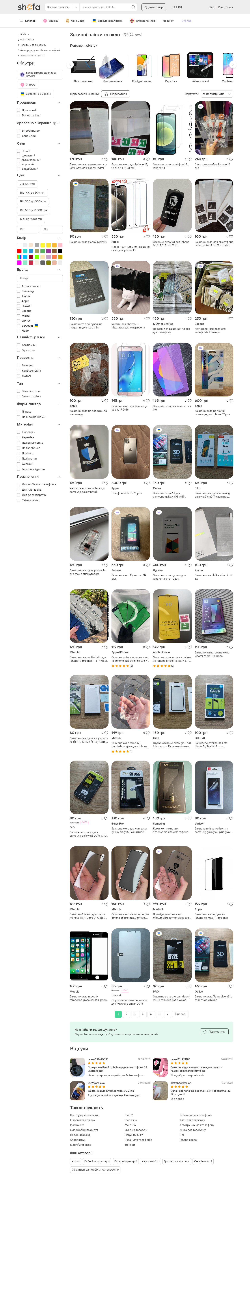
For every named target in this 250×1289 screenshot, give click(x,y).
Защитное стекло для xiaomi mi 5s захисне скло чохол (171, 998)
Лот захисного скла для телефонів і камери (210, 330)
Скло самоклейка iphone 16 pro (212, 166)
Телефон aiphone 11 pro (126, 493)
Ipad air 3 (131, 1120)
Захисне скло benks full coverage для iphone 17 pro (212, 412)
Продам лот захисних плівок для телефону (171, 330)
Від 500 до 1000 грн (33, 210)
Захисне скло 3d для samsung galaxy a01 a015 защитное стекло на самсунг (172, 495)
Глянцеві (27, 365)
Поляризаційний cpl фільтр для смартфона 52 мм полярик (117, 1069)
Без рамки (29, 345)
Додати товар (154, 7)
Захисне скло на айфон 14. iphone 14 (170, 166)
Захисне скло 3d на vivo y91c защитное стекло (213, 998)
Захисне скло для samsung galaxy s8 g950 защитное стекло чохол (129, 830)
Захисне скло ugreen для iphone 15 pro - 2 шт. (169, 577)
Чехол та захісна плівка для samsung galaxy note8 (87, 490)
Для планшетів (32, 490)
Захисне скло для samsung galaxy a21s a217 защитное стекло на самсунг (212, 495)
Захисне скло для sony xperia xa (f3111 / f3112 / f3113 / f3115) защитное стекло (89, 740)
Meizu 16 (130, 1125)
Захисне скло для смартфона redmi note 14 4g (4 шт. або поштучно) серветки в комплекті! (214, 243)
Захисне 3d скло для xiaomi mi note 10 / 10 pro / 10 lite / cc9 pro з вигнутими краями (88, 916)
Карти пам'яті (150, 1161)
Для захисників (146, 21)
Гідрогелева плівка (82, 1120)
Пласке (26, 411)
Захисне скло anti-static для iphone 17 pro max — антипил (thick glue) (88, 659)
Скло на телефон (136, 1130)
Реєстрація (225, 7)
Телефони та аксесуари (33, 45)
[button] (70, 64)
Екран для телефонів (138, 1140)
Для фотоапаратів (34, 495)
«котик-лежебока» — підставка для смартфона (128, 325)
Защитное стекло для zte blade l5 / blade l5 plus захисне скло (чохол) (211, 744)
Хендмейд (78, 21)
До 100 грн (27, 184)
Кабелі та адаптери (97, 1161)
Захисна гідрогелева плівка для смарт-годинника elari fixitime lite (196, 1069)
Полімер (27, 453)
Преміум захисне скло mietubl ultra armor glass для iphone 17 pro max (171, 916)
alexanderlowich (181, 1083)
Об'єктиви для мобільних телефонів (95, 1169)
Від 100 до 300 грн (32, 192)
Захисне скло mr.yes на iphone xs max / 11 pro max (211, 916)
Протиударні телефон (84, 1115)
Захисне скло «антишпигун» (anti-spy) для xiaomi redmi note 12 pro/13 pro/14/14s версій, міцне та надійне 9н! (88, 166)
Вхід (211, 7)
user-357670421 (98, 1059)
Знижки (54, 21)
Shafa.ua (24, 34)
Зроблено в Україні (110, 21)
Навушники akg (80, 1135)
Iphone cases (188, 1140)
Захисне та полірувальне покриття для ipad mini (86, 325)
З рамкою (28, 350)
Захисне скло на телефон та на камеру (88, 412)
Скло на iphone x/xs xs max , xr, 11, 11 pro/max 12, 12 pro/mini (201, 1092)
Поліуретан (29, 458)
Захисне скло (31, 391)
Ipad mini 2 (77, 1125)
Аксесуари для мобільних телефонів (40, 50)
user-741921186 (180, 1059)
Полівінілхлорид (32, 443)
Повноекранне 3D (34, 417)
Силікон (27, 464)
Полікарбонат (31, 448)
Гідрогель (28, 432)
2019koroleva (96, 1083)
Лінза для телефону (193, 1130)
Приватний (29, 110)
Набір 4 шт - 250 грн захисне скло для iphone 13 (130, 248)
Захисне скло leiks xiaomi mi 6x (213, 577)
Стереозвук (77, 1140)
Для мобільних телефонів (39, 484)
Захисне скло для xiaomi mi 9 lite (172, 408)
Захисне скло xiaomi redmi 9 (88, 242)
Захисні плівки (31, 396)
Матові (26, 376)
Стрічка (186, 21)
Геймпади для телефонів (196, 1115)
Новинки (168, 21)
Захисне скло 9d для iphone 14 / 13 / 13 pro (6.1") (171, 243)
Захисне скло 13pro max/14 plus (129, 577)
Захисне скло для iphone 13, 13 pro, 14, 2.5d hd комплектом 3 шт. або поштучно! (129, 166)
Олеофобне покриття (84, 1130)
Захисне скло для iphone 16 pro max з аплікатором (88, 572)
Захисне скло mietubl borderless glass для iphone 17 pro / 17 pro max (129, 744)
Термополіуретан (33, 469)
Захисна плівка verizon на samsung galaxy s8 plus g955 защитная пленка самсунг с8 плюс (214, 830)
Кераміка (28, 437)
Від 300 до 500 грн (33, 201)
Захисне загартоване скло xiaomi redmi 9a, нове (212, 654)
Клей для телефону (192, 1120)
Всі (182, 1135)
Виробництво (31, 131)
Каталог (30, 21)
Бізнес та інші (31, 115)
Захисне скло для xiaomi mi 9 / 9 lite (111, 1091)
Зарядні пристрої (125, 1161)
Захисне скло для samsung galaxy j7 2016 (129, 408)
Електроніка (27, 39)
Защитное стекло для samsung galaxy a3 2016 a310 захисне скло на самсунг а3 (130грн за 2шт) (88, 834)
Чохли (76, 1161)
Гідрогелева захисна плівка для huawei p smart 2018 (129, 1002)
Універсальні (30, 500)
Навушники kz (134, 1135)
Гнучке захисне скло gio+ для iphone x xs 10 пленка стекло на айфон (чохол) (172, 744)
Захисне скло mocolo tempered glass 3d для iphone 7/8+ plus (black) (89, 998)
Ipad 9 (129, 1115)
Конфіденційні (31, 371)
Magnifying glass (80, 1145)
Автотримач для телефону (197, 1125)
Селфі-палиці (203, 1161)
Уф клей (130, 1145)
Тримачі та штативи (176, 1161)
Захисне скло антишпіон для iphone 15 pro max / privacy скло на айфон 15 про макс (130, 916)
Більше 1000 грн (31, 219)
